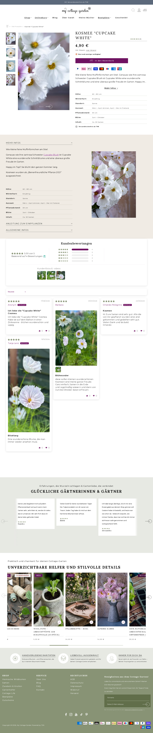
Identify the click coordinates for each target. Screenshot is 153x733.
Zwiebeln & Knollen (12, 686)
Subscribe (146, 705)
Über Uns (41, 679)
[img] (14, 301)
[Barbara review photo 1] (76, 338)
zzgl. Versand (91, 50)
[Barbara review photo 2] (58, 369)
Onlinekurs (41, 17)
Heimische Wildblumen (14, 679)
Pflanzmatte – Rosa (78, 598)
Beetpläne (103, 17)
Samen (5, 683)
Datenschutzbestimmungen (134, 710)
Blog (38, 683)
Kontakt (40, 690)
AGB (72, 679)
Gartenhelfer (8, 690)
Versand (74, 693)
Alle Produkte (17, 26)
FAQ (38, 686)
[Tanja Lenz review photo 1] (29, 390)
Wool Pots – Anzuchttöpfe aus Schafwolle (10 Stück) (48, 599)
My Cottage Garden (24, 725)
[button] (28, 17)
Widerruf (74, 690)
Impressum (76, 686)
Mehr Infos (110, 88)
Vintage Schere (12, 598)
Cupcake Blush (51, 155)
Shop (27, 17)
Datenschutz (76, 683)
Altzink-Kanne (107, 598)
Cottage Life (8, 693)
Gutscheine (8, 700)
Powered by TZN (38, 725)
